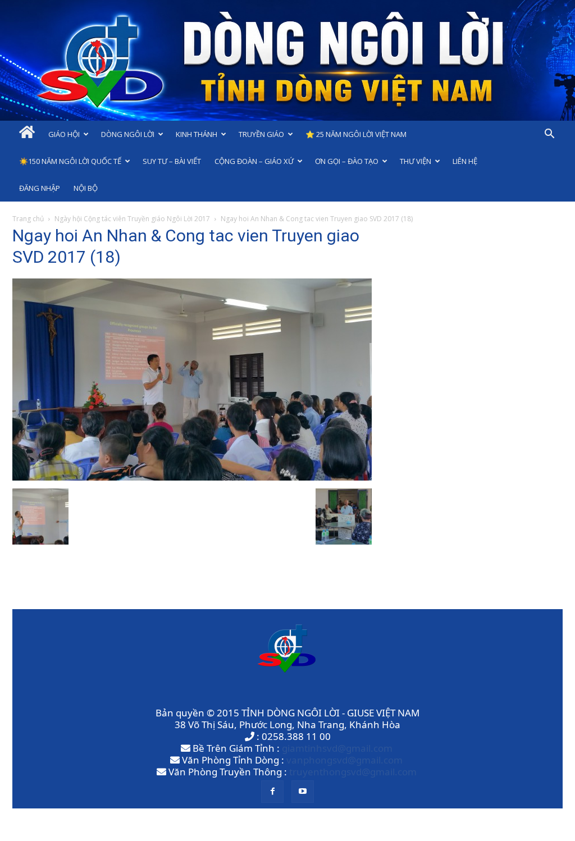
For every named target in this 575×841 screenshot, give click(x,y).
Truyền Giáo (261, 134)
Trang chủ (28, 218)
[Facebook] (272, 791)
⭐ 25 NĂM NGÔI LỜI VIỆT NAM (356, 134)
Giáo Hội (64, 134)
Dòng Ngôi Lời (127, 134)
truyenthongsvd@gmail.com (353, 771)
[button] (549, 134)
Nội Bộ (86, 188)
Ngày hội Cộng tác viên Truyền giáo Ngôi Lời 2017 (132, 218)
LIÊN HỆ (465, 161)
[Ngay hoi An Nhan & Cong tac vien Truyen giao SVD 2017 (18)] (192, 476)
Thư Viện (415, 161)
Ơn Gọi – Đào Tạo (346, 161)
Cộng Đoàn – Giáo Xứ (254, 161)
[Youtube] (302, 791)
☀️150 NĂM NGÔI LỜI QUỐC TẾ (70, 161)
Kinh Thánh (196, 134)
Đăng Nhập (39, 188)
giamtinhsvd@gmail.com (337, 748)
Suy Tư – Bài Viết (172, 161)
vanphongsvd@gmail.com (344, 759)
